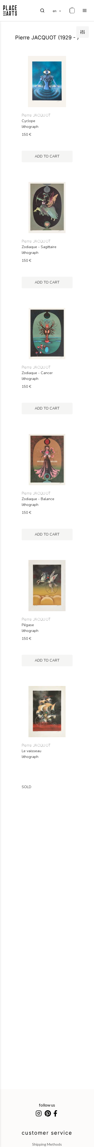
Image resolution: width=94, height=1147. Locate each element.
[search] (42, 10)
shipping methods (47, 1144)
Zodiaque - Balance (38, 499)
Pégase (28, 625)
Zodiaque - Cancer (37, 373)
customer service (47, 1133)
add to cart (47, 156)
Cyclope (28, 121)
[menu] (84, 10)
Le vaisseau (31, 751)
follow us (47, 1104)
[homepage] (10, 10)
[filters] (82, 32)
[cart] (72, 10)
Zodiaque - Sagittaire (39, 247)
